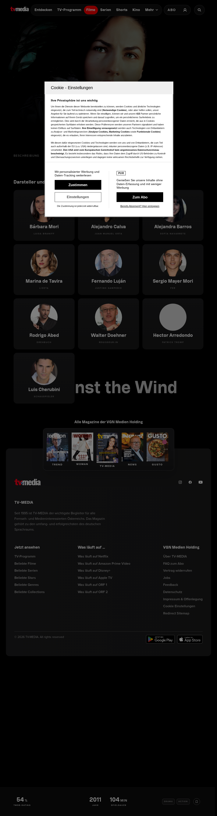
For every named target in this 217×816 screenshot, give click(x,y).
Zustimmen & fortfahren (78, 185)
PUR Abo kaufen (140, 197)
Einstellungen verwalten (78, 197)
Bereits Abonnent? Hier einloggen (139, 206)
